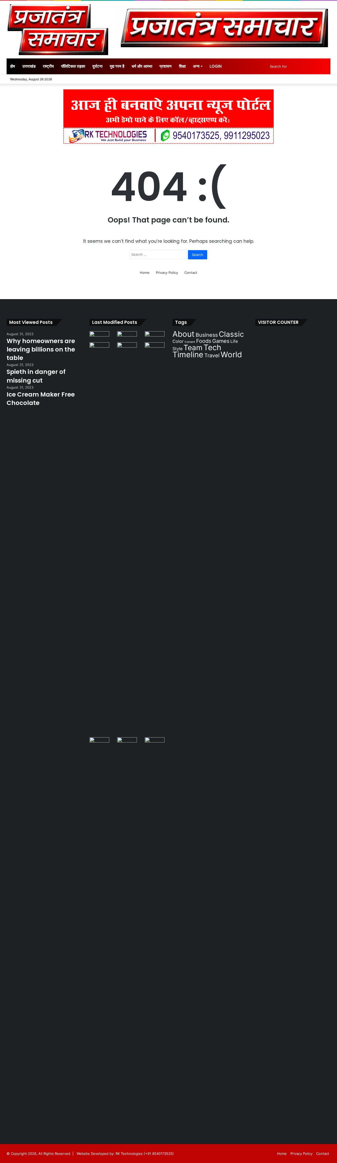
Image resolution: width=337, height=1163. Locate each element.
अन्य (196, 66)
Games (220, 341)
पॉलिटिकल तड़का (73, 66)
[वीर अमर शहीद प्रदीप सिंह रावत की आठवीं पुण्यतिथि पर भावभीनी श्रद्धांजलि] (99, 336)
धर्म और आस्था (142, 66)
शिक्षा (182, 66)
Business (207, 335)
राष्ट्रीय (48, 66)
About (183, 334)
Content (190, 342)
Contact (190, 272)
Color (178, 341)
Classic (231, 334)
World (231, 354)
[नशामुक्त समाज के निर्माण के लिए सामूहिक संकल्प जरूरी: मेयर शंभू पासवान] (127, 336)
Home (145, 272)
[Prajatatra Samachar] (58, 29)
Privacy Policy (167, 272)
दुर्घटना (97, 66)
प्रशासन (166, 66)
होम (12, 66)
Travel (212, 355)
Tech (212, 347)
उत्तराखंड (29, 66)
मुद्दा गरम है (117, 66)
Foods (203, 341)
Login (216, 66)
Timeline (187, 354)
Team (193, 347)
